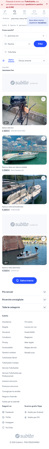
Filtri (40, 44)
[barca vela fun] (24, 114)
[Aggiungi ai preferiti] (43, 99)
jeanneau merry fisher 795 (21, 18)
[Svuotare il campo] (43, 36)
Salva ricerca (11, 60)
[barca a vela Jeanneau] (24, 254)
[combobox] (24, 36)
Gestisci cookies (9, 352)
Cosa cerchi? (8, 30)
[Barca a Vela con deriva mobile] (24, 154)
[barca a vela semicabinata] (24, 193)
